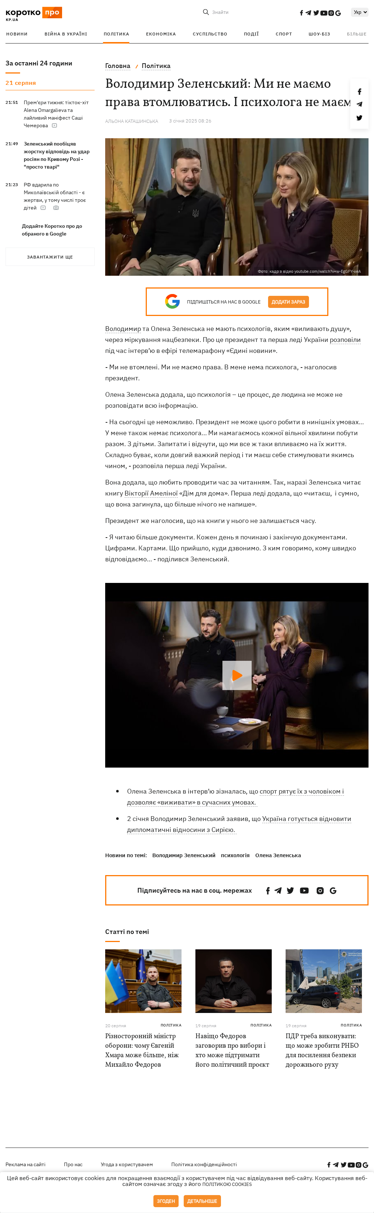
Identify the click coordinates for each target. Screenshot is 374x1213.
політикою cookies (227, 1184)
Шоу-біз (319, 34)
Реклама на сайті (25, 1164)
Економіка (161, 34)
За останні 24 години (38, 63)
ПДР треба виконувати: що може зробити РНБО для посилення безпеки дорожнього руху (322, 1051)
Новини (17, 34)
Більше (357, 34)
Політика (116, 34)
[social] (301, 13)
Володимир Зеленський (183, 855)
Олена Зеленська (278, 855)
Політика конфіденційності (204, 1164)
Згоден (166, 1201)
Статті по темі (127, 931)
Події (251, 34)
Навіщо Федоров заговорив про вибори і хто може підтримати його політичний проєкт (232, 1051)
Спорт (284, 34)
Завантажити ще (50, 257)
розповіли (345, 339)
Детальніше (202, 1201)
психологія (235, 855)
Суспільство (210, 34)
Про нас (73, 1164)
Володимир (123, 328)
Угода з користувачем (127, 1164)
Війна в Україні (66, 34)
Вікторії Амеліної (151, 493)
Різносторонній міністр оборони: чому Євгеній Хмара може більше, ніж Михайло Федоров (142, 1051)
